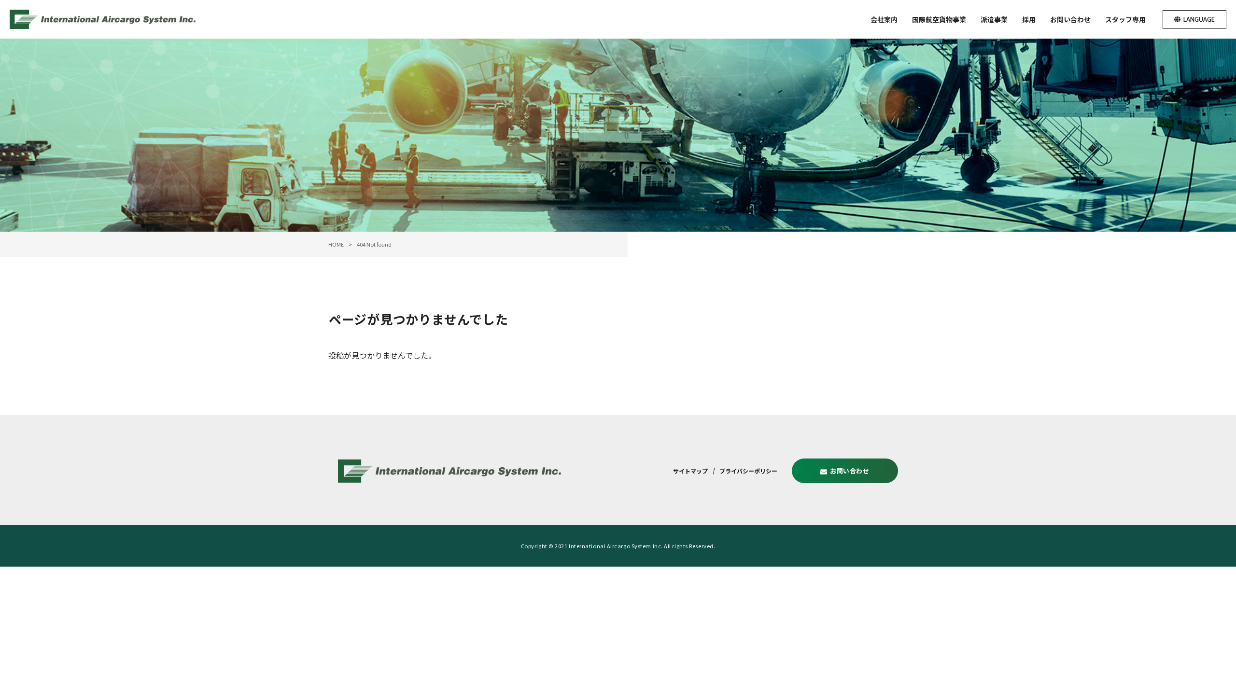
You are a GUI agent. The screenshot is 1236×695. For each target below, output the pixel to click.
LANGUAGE (1199, 19)
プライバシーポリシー (748, 471)
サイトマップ (690, 471)
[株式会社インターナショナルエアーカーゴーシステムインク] (103, 19)
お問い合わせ (850, 470)
